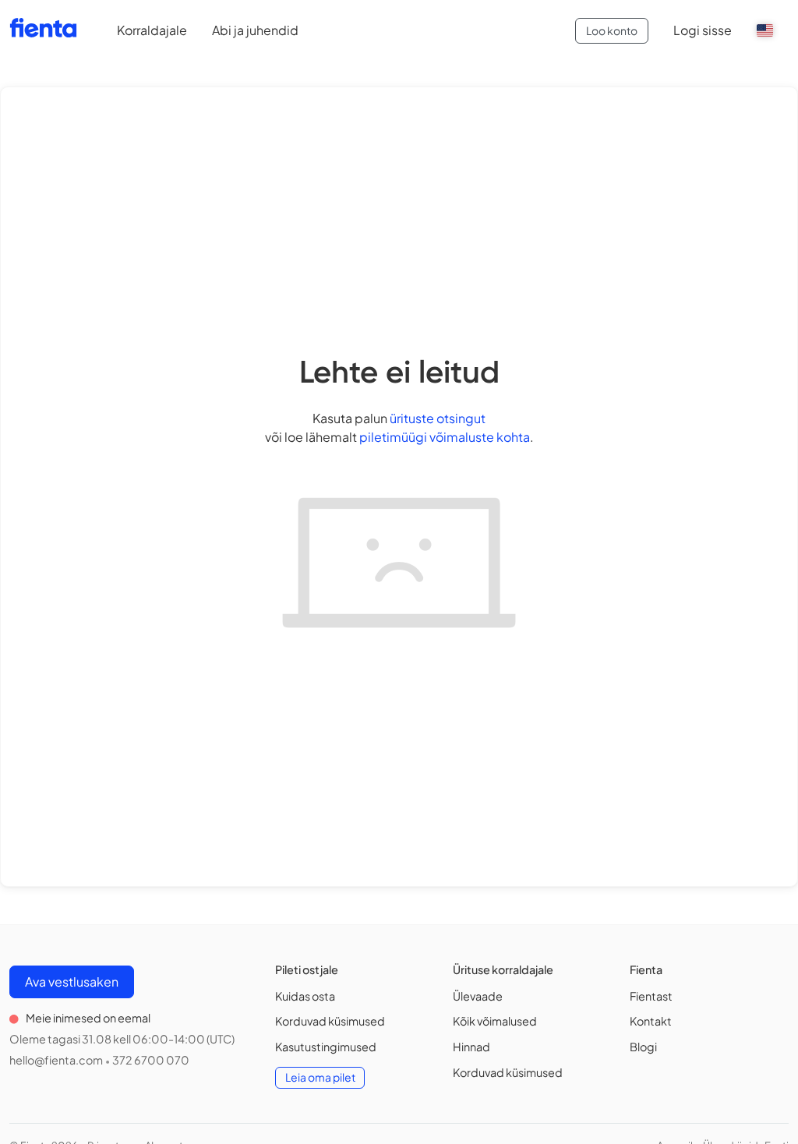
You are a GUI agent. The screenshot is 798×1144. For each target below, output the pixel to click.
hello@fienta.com (56, 1060)
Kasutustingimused (325, 1047)
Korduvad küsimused (330, 1021)
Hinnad (471, 1047)
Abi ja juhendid (255, 30)
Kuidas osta (305, 996)
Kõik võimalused (495, 1021)
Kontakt (651, 1021)
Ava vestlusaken (71, 981)
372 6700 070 (150, 1060)
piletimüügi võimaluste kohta (444, 437)
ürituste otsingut (438, 418)
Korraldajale (152, 30)
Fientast (651, 996)
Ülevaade (478, 996)
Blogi (643, 1047)
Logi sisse (702, 30)
